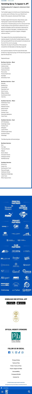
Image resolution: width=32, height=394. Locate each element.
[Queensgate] (27, 265)
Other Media (15, 384)
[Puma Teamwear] (9, 215)
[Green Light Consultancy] (16, 265)
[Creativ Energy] (5, 290)
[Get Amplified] (16, 290)
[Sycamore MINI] (21, 240)
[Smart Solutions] (5, 234)
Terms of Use (16, 363)
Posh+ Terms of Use (16, 365)
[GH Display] (16, 227)
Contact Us (16, 377)
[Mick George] (23, 207)
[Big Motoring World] (27, 290)
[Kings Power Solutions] (23, 215)
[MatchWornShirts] (16, 278)
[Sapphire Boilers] (16, 271)
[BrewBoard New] (27, 278)
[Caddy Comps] (27, 258)
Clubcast (25, 384)
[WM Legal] (5, 265)
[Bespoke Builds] (27, 234)
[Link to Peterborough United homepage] (7, 392)
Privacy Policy (16, 360)
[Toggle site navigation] (2, 391)
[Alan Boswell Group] (5, 251)
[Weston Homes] (9, 207)
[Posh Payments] (5, 284)
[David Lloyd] (16, 259)
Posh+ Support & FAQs (16, 368)
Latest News (5, 387)
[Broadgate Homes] (16, 284)
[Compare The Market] (27, 227)
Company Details (16, 374)
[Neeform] (5, 271)
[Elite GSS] (5, 258)
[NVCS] (27, 271)
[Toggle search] (29, 391)
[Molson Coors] (27, 251)
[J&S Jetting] (16, 251)
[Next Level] (16, 234)
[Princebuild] (5, 227)
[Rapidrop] (27, 285)
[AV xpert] (5, 278)
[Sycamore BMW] (10, 240)
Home (1, 388)
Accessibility (16, 371)
